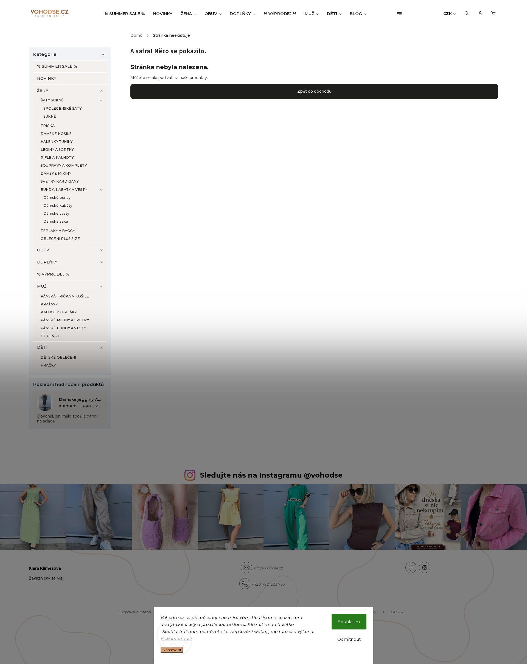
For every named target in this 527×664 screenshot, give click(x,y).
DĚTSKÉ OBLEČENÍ (58, 357)
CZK (447, 13)
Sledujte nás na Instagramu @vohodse (271, 475)
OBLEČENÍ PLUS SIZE (60, 239)
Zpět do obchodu (314, 91)
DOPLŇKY (47, 262)
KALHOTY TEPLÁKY (59, 312)
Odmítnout (349, 639)
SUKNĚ (49, 116)
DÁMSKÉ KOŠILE (56, 134)
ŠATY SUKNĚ (52, 100)
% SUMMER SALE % (57, 66)
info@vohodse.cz (268, 568)
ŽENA (42, 90)
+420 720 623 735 (268, 584)
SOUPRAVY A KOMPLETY (64, 165)
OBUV (43, 250)
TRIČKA (48, 126)
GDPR (397, 611)
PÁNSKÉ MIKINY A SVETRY (65, 320)
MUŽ (41, 286)
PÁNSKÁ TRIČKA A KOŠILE (65, 296)
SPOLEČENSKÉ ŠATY (62, 108)
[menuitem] (126, 13)
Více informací (176, 638)
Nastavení (172, 650)
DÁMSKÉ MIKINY (56, 173)
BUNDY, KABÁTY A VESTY (64, 190)
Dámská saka (55, 221)
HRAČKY (48, 365)
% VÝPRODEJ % (53, 274)
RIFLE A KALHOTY (57, 157)
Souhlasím (349, 621)
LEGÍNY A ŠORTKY (57, 149)
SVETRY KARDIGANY (60, 181)
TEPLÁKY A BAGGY (58, 231)
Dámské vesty (56, 213)
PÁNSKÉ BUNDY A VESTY (63, 328)
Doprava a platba (135, 611)
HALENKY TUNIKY (56, 142)
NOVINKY (46, 78)
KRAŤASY (49, 304)
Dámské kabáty (57, 205)
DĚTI (42, 347)
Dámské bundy (57, 197)
